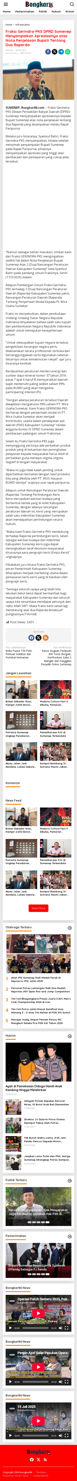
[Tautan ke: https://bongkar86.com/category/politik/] (69, 1181)
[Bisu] (60, 1328)
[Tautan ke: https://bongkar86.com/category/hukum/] (69, 1036)
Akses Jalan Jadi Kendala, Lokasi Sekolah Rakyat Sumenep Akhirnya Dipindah (21, 765)
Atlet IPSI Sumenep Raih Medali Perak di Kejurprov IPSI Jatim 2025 (36, 979)
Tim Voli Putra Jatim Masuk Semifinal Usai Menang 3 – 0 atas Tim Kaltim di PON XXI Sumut (40, 1011)
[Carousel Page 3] (38, 1222)
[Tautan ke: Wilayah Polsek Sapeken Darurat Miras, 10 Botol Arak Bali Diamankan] (13, 1107)
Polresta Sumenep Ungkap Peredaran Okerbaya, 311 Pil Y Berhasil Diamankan (18, 734)
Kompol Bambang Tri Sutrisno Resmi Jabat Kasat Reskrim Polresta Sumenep (54, 765)
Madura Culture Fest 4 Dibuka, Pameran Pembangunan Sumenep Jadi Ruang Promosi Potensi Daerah (55, 703)
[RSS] (46, 638)
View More (38, 908)
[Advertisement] (38, 207)
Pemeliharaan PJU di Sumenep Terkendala (53, 734)
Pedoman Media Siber (16, 1475)
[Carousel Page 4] (43, 1222)
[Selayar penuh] (66, 1328)
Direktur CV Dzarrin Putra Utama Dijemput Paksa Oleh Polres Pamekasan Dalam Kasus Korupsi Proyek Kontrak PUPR (44, 1121)
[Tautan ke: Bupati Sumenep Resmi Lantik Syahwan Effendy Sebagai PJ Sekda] (38, 1260)
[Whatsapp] (67, 52)
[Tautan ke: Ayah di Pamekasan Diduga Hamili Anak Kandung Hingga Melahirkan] (38, 1062)
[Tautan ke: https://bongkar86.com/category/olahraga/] (69, 928)
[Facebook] (31, 638)
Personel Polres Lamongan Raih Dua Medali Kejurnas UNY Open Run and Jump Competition (40, 990)
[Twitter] (38, 638)
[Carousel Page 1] (29, 1222)
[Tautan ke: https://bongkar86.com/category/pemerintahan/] (69, 1236)
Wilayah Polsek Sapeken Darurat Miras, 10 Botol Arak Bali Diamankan (46, 1102)
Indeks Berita (40, 1475)
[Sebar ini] (48, 52)
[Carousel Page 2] (34, 1222)
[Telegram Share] (61, 52)
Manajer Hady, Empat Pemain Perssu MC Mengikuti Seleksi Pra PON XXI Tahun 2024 (37, 1021)
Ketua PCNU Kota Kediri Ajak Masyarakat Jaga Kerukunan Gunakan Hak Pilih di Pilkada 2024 (38, 1212)
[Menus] (6, 4)
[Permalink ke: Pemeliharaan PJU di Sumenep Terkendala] (56, 720)
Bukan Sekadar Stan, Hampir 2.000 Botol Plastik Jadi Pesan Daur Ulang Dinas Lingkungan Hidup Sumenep (20, 703)
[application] (38, 1313)
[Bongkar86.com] (39, 4)
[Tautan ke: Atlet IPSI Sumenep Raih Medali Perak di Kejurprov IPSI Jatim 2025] (38, 953)
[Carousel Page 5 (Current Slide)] (47, 1222)
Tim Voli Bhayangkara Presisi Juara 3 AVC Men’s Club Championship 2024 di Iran (41, 1000)
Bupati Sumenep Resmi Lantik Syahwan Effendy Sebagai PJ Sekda (36, 1267)
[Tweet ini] (54, 52)
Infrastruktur (12, 53)
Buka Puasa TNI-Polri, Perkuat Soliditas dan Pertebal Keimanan (19, 652)
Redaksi (41, 1472)
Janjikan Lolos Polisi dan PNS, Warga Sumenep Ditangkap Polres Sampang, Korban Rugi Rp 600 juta (47, 1158)
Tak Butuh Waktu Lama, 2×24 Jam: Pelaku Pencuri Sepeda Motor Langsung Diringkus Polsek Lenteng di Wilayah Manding (47, 1139)
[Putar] (10, 1328)
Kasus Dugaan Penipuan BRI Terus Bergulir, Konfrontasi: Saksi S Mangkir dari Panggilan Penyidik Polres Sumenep (56, 656)
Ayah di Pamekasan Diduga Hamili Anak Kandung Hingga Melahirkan (34, 1088)
